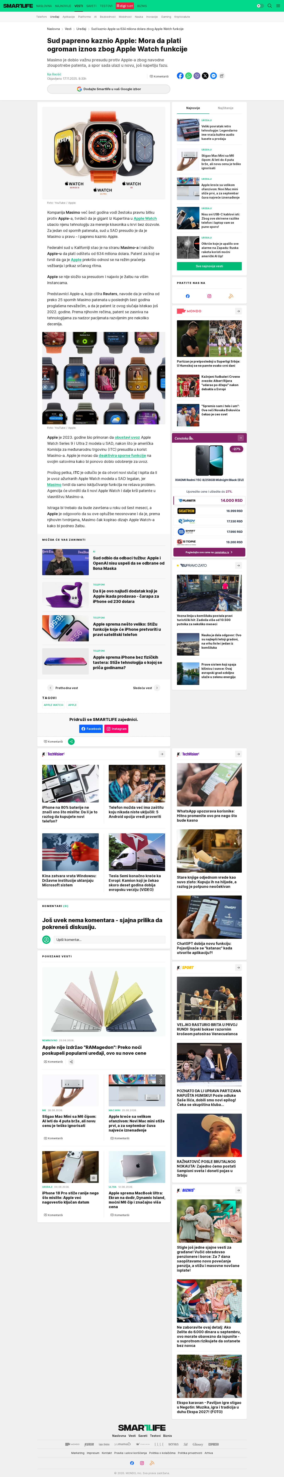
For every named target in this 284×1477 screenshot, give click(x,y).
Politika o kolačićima (162, 1453)
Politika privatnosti (190, 1453)
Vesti (68, 29)
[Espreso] (214, 1444)
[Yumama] (122, 1444)
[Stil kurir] (186, 1444)
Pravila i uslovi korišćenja (130, 1453)
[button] (159, 76)
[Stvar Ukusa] (143, 1444)
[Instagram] (209, 296)
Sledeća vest (142, 688)
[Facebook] (188, 296)
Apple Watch (53, 705)
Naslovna (53, 29)
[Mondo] (72, 1444)
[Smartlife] (18, 6)
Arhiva (209, 1453)
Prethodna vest (67, 688)
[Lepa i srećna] (104, 1444)
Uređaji (81, 29)
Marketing (77, 1453)
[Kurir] (89, 1444)
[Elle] (159, 1444)
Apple (72, 705)
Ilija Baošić (54, 74)
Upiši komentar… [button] (68, 940)
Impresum (93, 1453)
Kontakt (107, 1453)
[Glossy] (198, 1444)
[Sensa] (173, 1444)
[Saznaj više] (238, 311)
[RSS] (231, 296)
